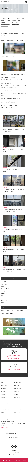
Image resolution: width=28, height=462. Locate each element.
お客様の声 (3, 394)
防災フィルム (11, 18)
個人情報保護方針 (14, 450)
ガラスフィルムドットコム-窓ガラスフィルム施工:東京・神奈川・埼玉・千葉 (7, 2)
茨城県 (7, 313)
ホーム (2, 382)
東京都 (11, 311)
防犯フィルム (15, 22)
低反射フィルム (20, 18)
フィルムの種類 (4, 404)
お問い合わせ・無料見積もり (14, 369)
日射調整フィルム (16, 20)
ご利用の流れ (4, 397)
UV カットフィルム (5, 410)
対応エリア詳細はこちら (7, 427)
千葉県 (21, 311)
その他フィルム (4, 302)
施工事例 (3, 391)
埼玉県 (2, 313)
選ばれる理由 (4, 385)
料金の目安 (3, 388)
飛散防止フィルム (5, 22)
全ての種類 (3, 18)
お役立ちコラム (17, 388)
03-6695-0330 (14, 356)
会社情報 (16, 394)
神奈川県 (17, 311)
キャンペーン (17, 385)
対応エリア (16, 391)
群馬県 (2, 311)
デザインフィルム (5, 24)
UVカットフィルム (5, 20)
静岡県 (7, 311)
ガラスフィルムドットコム (14, 434)
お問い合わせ (17, 397)
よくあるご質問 (17, 382)
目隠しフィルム (15, 24)
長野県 (11, 313)
